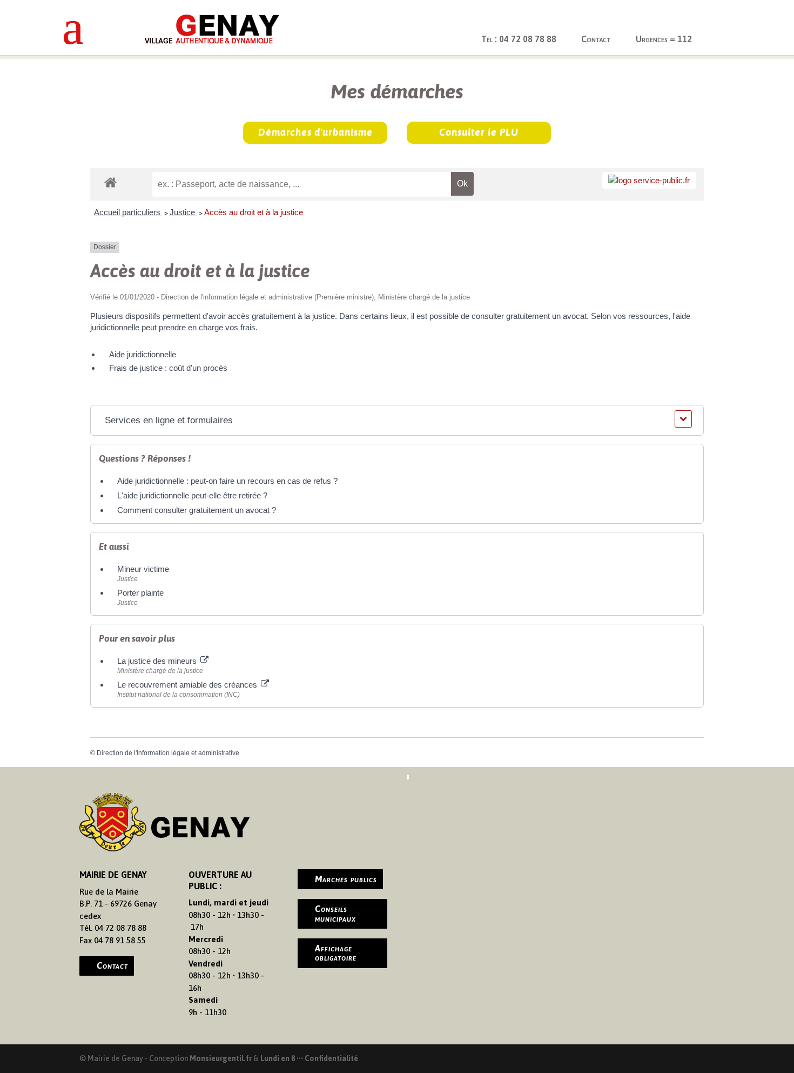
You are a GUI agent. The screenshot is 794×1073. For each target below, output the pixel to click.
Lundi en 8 (277, 1058)
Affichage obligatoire (335, 953)
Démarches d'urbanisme (315, 132)
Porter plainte (140, 592)
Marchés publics (346, 879)
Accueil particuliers (128, 212)
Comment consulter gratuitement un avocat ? (196, 510)
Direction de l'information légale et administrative (168, 753)
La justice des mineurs (158, 660)
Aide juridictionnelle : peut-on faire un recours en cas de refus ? (227, 480)
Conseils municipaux (335, 913)
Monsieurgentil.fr (221, 1058)
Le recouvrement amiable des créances (188, 684)
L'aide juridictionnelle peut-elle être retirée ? (192, 495)
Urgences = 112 (664, 39)
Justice (183, 212)
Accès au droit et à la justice (253, 212)
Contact (596, 39)
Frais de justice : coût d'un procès (168, 367)
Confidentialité (331, 1058)
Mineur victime (143, 569)
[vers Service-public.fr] (649, 180)
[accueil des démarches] (110, 182)
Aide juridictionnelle (142, 354)
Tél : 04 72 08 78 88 (518, 39)
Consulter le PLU (479, 132)
